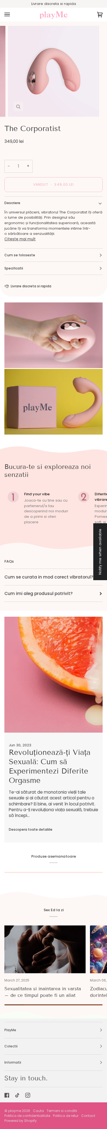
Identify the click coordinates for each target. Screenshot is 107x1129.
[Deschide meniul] (12, 15)
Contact (88, 1115)
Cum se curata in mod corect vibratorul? (48, 577)
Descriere (12, 203)
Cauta (38, 1110)
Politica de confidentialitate (27, 1115)
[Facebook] (6, 1095)
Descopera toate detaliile (30, 829)
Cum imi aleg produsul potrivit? (38, 593)
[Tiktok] (17, 1095)
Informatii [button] (12, 1062)
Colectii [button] (11, 1046)
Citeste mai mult (20, 239)
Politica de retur (65, 1115)
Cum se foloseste (19, 255)
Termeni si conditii (62, 1110)
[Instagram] (27, 1095)
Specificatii (13, 268)
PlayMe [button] (10, 1030)
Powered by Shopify (20, 1120)
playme (14, 1110)
